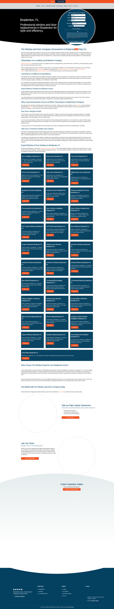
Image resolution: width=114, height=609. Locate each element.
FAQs (64, 589)
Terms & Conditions (77, 37)
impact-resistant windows (44, 70)
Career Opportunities (30, 458)
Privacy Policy (70, 37)
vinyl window (40, 69)
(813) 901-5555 (94, 600)
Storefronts (43, 593)
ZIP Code (69, 23)
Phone (69, 17)
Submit (76, 49)
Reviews (65, 591)
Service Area (67, 593)
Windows (41, 589)
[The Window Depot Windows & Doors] (16, 9)
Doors (41, 591)
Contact (62, 391)
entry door (78, 105)
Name (69, 15)
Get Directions (70, 417)
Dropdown (71, 25)
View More (25, 165)
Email (69, 20)
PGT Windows (71, 69)
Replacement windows (26, 63)
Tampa (52, 1)
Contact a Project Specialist (71, 489)
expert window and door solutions (48, 148)
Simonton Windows (62, 69)
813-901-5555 (61, 1)
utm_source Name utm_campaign (76, 41)
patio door (30, 106)
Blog (64, 596)
